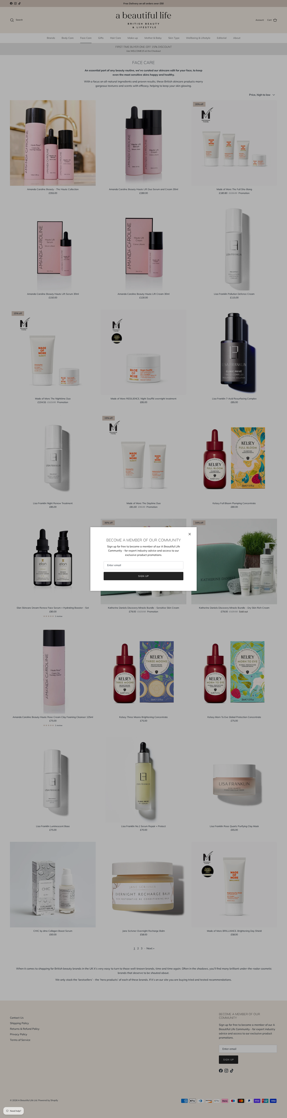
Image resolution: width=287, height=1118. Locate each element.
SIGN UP (143, 576)
